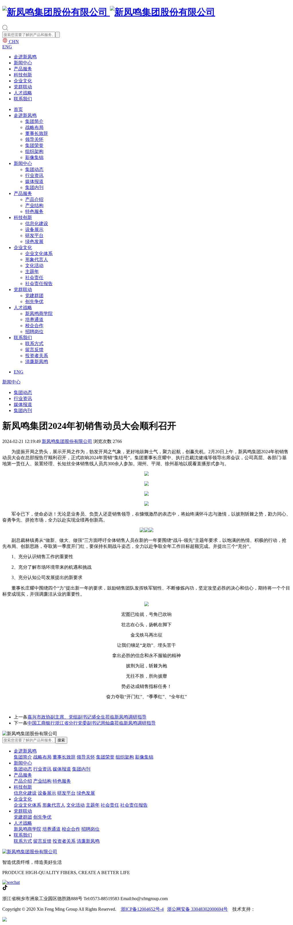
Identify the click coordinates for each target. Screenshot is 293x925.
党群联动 (23, 86)
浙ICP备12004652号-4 (142, 909)
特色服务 (34, 211)
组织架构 (34, 151)
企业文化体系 (39, 253)
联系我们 (23, 98)
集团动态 (34, 169)
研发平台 (34, 235)
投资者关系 (36, 355)
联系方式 (34, 343)
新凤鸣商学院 (39, 313)
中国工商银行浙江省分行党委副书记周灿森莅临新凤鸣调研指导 (91, 723)
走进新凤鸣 (25, 56)
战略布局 (34, 127)
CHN (13, 41)
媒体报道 (34, 181)
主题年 (32, 271)
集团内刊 (34, 187)
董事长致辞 (36, 133)
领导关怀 (34, 139)
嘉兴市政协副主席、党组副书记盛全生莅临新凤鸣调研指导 (86, 717)
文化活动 (34, 265)
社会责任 (34, 277)
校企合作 (34, 325)
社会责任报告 (39, 283)
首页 (18, 109)
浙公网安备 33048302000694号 (197, 909)
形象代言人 (36, 259)
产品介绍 (34, 199)
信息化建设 (36, 223)
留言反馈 (34, 349)
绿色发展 (34, 241)
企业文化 (23, 80)
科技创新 (23, 74)
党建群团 (34, 295)
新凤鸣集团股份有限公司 (67, 441)
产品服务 (23, 68)
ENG (7, 46)
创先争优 (34, 301)
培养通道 (34, 319)
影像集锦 (34, 157)
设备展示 (34, 229)
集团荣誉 (34, 145)
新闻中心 (23, 62)
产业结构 (34, 205)
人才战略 (23, 92)
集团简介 (34, 121)
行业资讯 (34, 175)
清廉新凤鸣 (36, 361)
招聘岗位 (34, 331)
